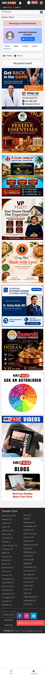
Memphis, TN (7, 605)
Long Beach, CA (8, 594)
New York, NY (28, 537)
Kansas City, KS (8, 586)
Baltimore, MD (7, 530)
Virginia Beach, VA (30, 597)
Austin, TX (6, 527)
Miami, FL (26, 519)
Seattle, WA (28, 585)
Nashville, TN (28, 530)
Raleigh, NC (27, 563)
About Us (8, 614)
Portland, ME (28, 559)
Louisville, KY (7, 601)
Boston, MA (6, 534)
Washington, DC (29, 600)
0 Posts (20, 56)
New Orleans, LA (29, 533)
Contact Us (8, 651)
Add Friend (29, 39)
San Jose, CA (28, 582)
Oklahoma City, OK (30, 545)
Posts (7, 46)
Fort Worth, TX (8, 568)
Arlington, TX (7, 519)
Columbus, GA (7, 549)
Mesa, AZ (27, 515)
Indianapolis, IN (8, 579)
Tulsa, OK (27, 593)
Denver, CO (6, 556)
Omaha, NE (27, 548)
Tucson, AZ (27, 589)
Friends (25, 46)
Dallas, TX (5, 553)
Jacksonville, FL (8, 582)
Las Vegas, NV (7, 590)
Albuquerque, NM (9, 515)
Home (5, 17)
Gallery (35, 46)
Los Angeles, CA (8, 597)
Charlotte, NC (7, 538)
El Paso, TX (6, 564)
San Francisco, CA (30, 578)
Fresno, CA (6, 571)
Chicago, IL (6, 542)
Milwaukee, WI (29, 522)
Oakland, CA (28, 541)
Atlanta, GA (6, 523)
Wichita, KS (27, 604)
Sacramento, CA (29, 567)
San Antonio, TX (29, 571)
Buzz (11, 17)
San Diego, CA (29, 574)
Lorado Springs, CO (9, 545)
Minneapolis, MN (29, 526)
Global (17, 7)
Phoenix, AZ (28, 556)
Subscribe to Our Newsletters (31, 623)
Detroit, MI (6, 560)
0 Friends (8, 56)
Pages (15, 46)
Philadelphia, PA (29, 552)
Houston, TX (7, 575)
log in (17, 23)
